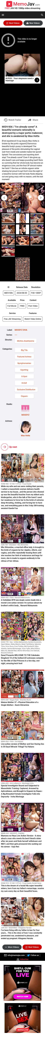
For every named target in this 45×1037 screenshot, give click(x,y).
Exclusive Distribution (26, 389)
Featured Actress (24, 357)
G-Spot (24, 376)
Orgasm (24, 396)
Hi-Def (24, 383)
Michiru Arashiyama (25, 341)
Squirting (24, 370)
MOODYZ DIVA (21, 330)
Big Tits (24, 350)
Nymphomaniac (24, 363)
